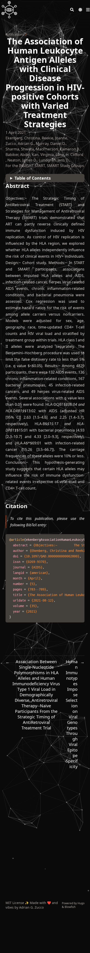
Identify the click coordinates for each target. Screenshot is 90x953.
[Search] (72, 10)
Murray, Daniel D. (51, 143)
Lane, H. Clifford (69, 154)
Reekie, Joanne (54, 138)
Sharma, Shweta (20, 149)
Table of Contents (33, 178)
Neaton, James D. (22, 160)
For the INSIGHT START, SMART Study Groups (45, 165)
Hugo (81, 903)
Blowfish (70, 907)
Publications (15, 34)
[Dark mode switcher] (80, 10)
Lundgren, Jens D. (54, 160)
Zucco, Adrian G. (20, 143)
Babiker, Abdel (18, 154)
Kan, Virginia (43, 154)
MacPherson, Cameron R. (58, 149)
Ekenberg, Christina (23, 138)
